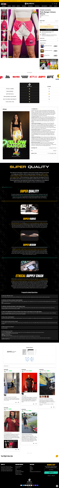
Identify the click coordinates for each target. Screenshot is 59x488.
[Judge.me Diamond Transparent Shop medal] (32, 359)
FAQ (16, 469)
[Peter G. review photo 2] (5, 395)
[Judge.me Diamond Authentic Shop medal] (27, 359)
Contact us (17, 467)
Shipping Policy (18, 470)
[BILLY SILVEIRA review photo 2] (23, 394)
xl (51, 22)
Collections (4, 8)
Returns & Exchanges (19, 471)
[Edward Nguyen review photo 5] (48, 396)
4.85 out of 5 (14, 351)
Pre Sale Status (18, 466)
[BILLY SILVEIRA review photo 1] (29, 382)
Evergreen (7, 8)
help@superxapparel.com (6, 338)
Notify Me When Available (49, 29)
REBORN (31, 467)
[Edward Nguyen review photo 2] (40, 396)
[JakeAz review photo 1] (11, 421)
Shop (31, 466)
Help (31, 470)
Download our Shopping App (35, 471)
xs (40, 22)
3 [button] (30, 453)
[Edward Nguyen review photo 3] (43, 396)
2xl (54, 22)
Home (1, 8)
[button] (42, 15)
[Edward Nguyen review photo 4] (45, 396)
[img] (6, 369)
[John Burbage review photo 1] (29, 422)
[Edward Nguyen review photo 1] (47, 384)
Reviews (31, 469)
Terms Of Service (18, 474)
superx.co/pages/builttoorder (6, 303)
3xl (57, 22)
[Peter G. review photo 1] (11, 383)
